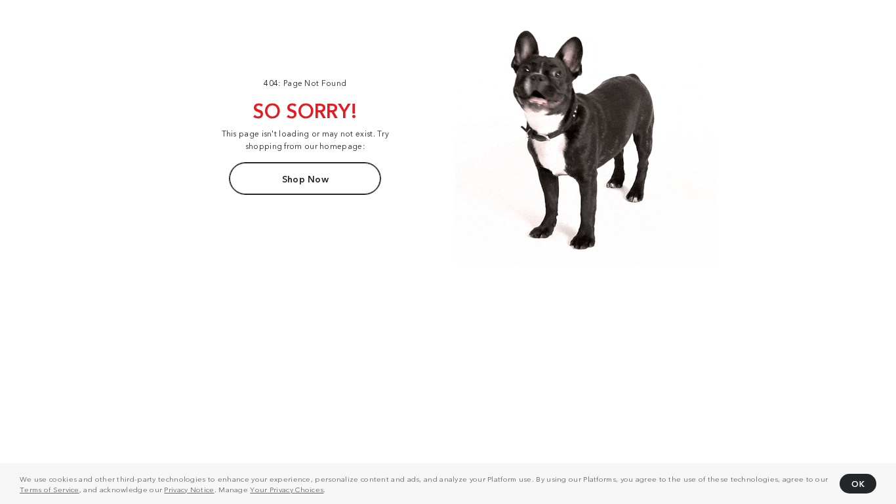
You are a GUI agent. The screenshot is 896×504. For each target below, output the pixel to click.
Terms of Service (49, 489)
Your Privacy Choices (286, 489)
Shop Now (305, 178)
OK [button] (858, 483)
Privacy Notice (189, 489)
